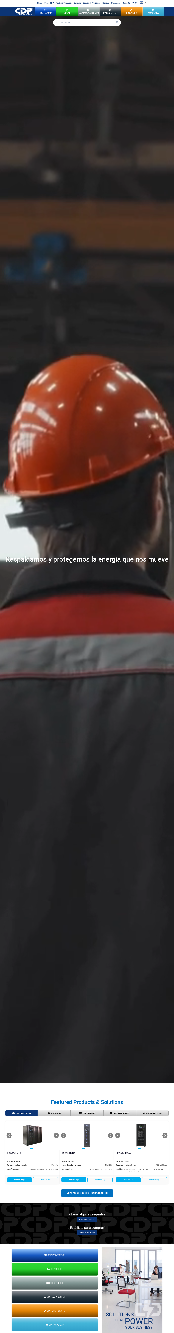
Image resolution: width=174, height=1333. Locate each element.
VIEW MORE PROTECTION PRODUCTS (87, 1193)
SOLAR (67, 13)
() (135, 3)
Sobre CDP (49, 3)
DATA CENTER (110, 13)
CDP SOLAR (56, 1113)
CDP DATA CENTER (121, 1113)
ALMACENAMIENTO (89, 13)
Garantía (77, 3)
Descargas (115, 3)
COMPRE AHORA (87, 1232)
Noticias (105, 3)
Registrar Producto (64, 3)
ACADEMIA (153, 13)
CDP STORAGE (88, 1113)
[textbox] (142, 2)
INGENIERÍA (131, 13)
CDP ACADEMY (56, 1324)
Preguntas (96, 3)
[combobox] (142, 2)
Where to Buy (45, 1180)
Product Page (19, 1180)
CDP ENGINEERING (153, 1113)
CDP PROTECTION (23, 1113)
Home (39, 3)
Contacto (126, 3)
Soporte (86, 3)
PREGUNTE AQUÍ (87, 1219)
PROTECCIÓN (45, 13)
